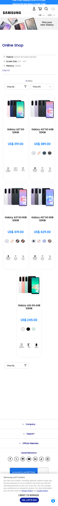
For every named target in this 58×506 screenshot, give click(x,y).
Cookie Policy (42, 491)
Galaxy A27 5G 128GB (15, 131)
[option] (34, 153)
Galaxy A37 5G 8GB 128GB (16, 219)
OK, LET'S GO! (29, 500)
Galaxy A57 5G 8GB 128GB (42, 219)
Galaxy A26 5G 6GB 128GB (29, 307)
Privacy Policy (27, 491)
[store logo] (12, 7)
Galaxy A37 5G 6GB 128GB (42, 131)
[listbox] (42, 153)
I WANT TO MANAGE (28, 495)
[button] (44, 15)
